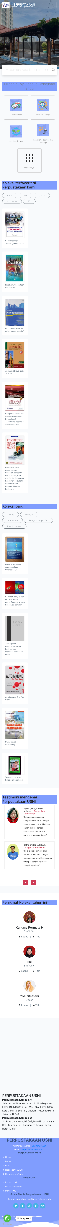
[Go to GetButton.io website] (7, 1224)
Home (8, 1157)
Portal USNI (11, 1182)
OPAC (8, 1166)
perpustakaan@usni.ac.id (33, 1149)
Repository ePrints (14, 1174)
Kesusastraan (16, 115)
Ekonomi (29, 514)
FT (29, 201)
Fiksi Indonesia (14, 526)
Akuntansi (12, 201)
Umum (42, 195)
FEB (25, 195)
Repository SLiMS (14, 1170)
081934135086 (39, 1146)
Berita (8, 1161)
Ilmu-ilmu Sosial (43, 115)
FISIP (9, 195)
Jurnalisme (12, 520)
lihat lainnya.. (29, 168)
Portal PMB (10, 1191)
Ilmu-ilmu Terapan (16, 141)
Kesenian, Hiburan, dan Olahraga (43, 141)
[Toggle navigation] (52, 5)
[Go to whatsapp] (7, 1218)
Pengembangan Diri (38, 520)
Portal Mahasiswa (14, 1186)
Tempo (10, 514)
